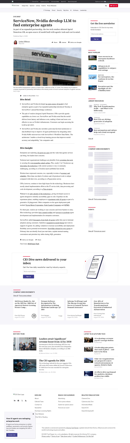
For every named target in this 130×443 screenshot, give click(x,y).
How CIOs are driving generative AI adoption (103, 120)
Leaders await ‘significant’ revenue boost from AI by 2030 (55, 340)
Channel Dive (35, 1)
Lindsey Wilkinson (24, 41)
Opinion (32, 5)
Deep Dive (25, 5)
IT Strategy (47, 10)
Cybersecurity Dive (44, 1)
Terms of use (55, 436)
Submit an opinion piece (65, 404)
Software (75, 10)
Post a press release (100, 199)
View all (90, 138)
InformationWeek (55, 1)
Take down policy (66, 436)
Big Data (66, 10)
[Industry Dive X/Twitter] (22, 401)
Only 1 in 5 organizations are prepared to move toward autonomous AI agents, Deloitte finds (104, 362)
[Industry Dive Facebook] (18, 401)
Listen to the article (31, 95)
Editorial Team (39, 401)
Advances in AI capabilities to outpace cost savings (107, 68)
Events (44, 5)
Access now (11, 435)
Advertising (61, 398)
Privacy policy (46, 436)
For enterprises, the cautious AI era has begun (106, 79)
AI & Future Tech (33, 244)
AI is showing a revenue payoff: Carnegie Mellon (103, 339)
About (37, 398)
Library (38, 5)
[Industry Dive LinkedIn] (15, 401)
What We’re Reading (41, 417)
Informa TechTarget (72, 428)
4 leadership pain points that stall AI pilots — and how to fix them (104, 349)
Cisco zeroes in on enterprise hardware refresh (106, 58)
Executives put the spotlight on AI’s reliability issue (105, 88)
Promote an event (99, 231)
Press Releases (51, 5)
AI (70, 10)
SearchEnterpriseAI (72, 1)
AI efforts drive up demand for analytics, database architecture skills (105, 374)
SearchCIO (63, 1)
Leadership (83, 10)
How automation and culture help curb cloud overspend (105, 131)
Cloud (53, 10)
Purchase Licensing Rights (43, 411)
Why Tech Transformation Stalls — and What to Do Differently (104, 108)
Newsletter (38, 408)
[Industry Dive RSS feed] (26, 401)
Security (59, 10)
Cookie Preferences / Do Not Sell (83, 436)
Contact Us (38, 404)
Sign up (114, 5)
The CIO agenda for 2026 (52, 360)
